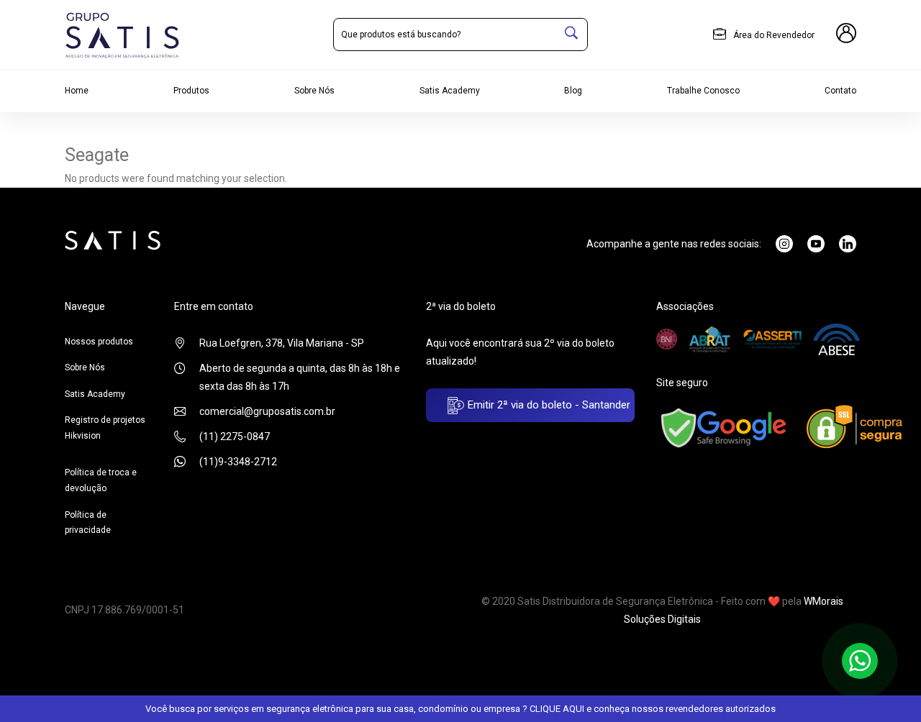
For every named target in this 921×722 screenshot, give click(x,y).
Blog (573, 91)
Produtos (191, 91)
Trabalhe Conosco (703, 91)
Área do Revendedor (773, 35)
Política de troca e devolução (101, 480)
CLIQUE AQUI (557, 708)
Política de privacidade (88, 523)
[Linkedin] (847, 243)
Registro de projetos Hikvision (105, 428)
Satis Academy (449, 91)
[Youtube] (816, 243)
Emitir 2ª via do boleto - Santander (547, 404)
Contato (840, 91)
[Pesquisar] (571, 34)
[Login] (846, 35)
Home (77, 91)
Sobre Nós (314, 91)
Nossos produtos (99, 342)
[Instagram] (784, 243)
